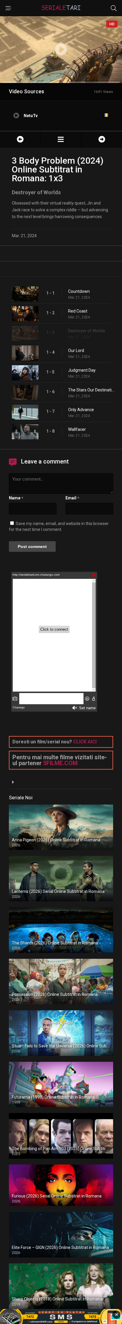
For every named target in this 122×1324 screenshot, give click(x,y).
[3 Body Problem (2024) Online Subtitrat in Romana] (61, 139)
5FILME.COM (60, 763)
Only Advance (81, 409)
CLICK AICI (85, 742)
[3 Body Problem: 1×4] (101, 139)
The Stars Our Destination (92, 390)
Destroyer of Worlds (86, 330)
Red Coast (77, 311)
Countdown (79, 291)
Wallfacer (77, 429)
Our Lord (76, 350)
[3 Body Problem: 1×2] (20, 139)
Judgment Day (82, 370)
